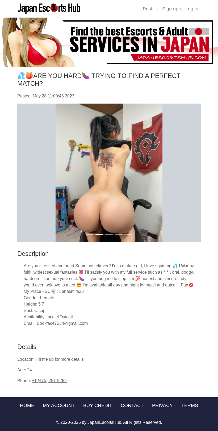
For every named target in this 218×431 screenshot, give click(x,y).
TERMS (189, 405)
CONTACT (132, 405)
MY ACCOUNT (59, 405)
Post (147, 8)
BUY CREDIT (97, 405)
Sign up (170, 8)
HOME (27, 405)
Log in (191, 8)
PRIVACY (162, 405)
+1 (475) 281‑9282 (49, 380)
